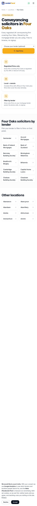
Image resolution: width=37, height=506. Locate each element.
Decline (5, 502)
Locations (11, 10)
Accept (15, 502)
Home (3, 10)
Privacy (4, 497)
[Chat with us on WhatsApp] (29, 3)
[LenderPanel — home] (9, 3)
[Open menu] (33, 3)
